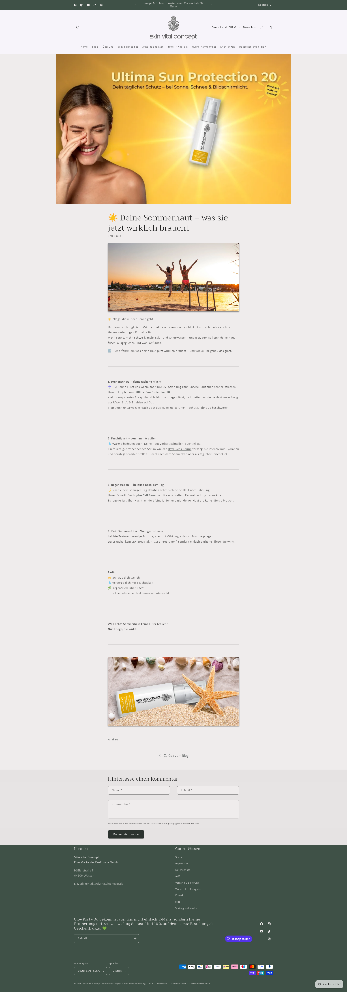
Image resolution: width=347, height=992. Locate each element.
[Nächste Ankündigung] (212, 5)
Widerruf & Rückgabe (188, 889)
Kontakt (179, 895)
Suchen (179, 857)
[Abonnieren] (135, 938)
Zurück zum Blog (176, 756)
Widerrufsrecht (178, 984)
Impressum (182, 863)
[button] (78, 27)
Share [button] (115, 739)
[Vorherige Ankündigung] (135, 5)
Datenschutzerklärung (134, 984)
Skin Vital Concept (91, 984)
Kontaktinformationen (199, 984)
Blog (177, 901)
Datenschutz (182, 870)
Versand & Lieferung (187, 882)
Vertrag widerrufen (186, 908)
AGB (177, 876)
